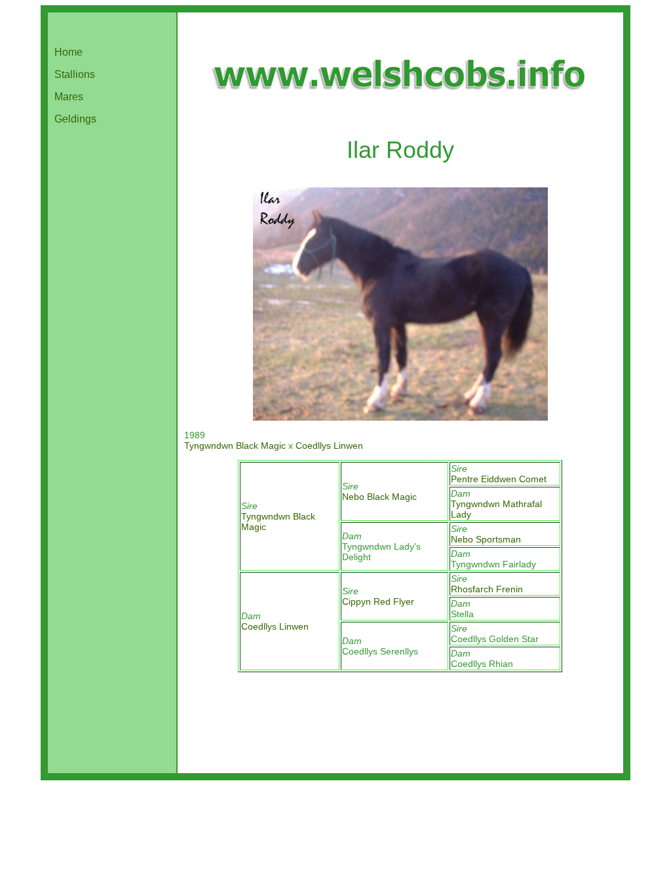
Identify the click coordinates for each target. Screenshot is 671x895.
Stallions (74, 74)
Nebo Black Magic (379, 496)
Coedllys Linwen (329, 445)
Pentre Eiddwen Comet (498, 479)
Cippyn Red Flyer (378, 601)
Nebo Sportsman (486, 539)
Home (68, 52)
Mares (68, 96)
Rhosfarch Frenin (487, 589)
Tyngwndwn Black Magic (235, 445)
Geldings (75, 118)
